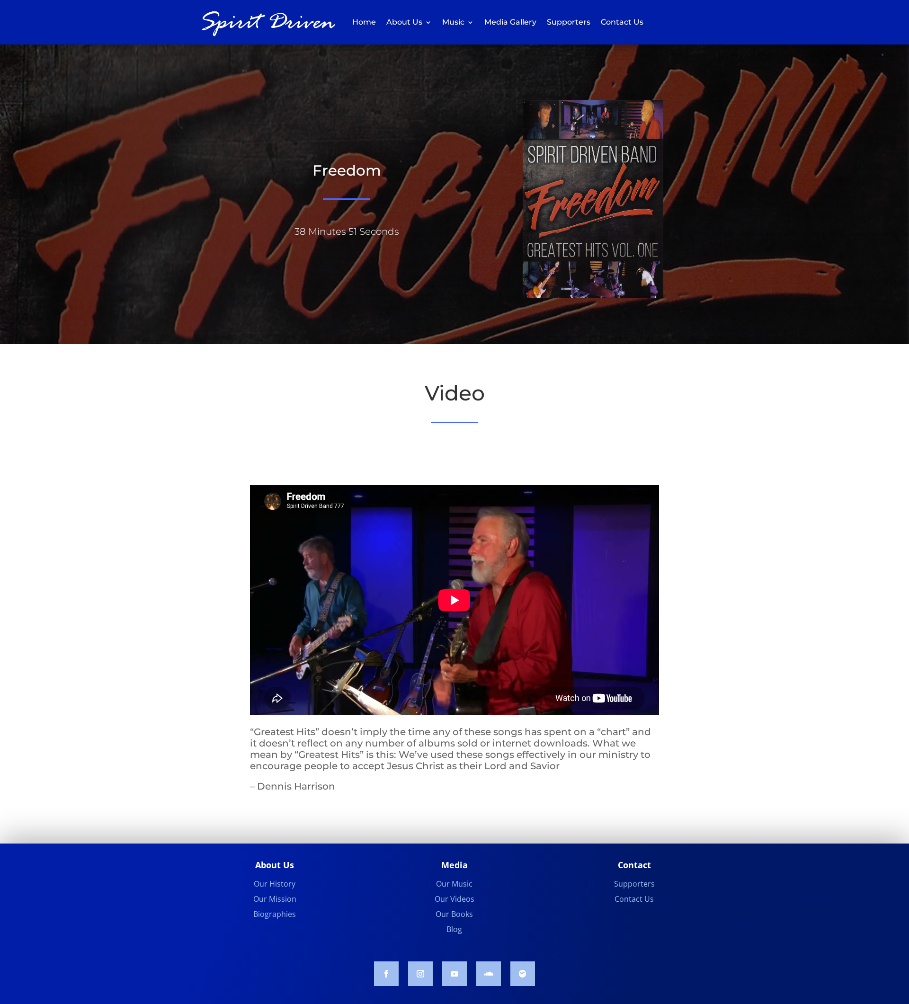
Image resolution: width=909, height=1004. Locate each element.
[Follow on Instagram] (420, 973)
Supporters (568, 22)
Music (453, 22)
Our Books (454, 914)
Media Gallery (510, 22)
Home (364, 22)
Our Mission (274, 899)
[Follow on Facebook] (386, 973)
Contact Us (622, 22)
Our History (274, 884)
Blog (454, 929)
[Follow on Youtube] (454, 973)
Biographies (274, 914)
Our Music (454, 884)
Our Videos (454, 899)
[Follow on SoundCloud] (488, 973)
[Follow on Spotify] (522, 973)
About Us (404, 22)
